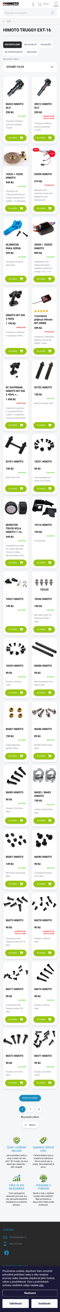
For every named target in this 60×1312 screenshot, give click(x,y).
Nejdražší (46, 44)
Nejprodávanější (14, 52)
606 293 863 (16, 1243)
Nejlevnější (30, 44)
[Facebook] (6, 1252)
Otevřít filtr (15, 66)
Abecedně (31, 52)
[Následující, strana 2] (30, 1109)
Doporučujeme (12, 44)
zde (41, 1285)
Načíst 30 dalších (30, 1098)
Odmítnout (16, 1303)
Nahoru (32, 1125)
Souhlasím (44, 1303)
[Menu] (56, 4)
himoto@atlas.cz (18, 1237)
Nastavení (30, 1293)
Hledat (53, 13)
